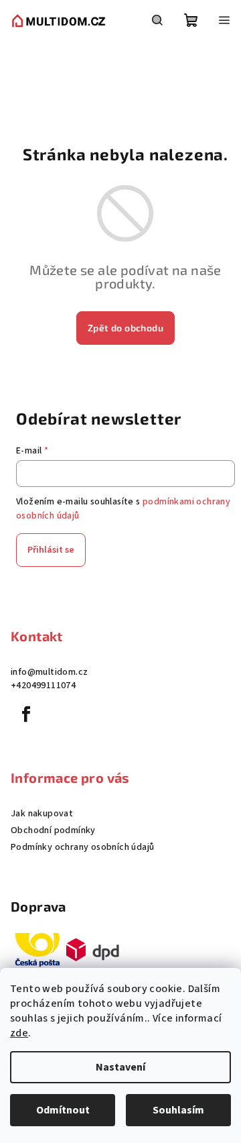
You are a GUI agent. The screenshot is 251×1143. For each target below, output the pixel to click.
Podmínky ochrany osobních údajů (82, 847)
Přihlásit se (50, 550)
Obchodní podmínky (53, 830)
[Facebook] (26, 714)
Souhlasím (178, 1110)
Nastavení (120, 1067)
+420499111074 (43, 685)
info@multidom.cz (49, 672)
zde (19, 1033)
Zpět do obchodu (125, 327)
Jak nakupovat (42, 813)
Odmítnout (63, 1110)
